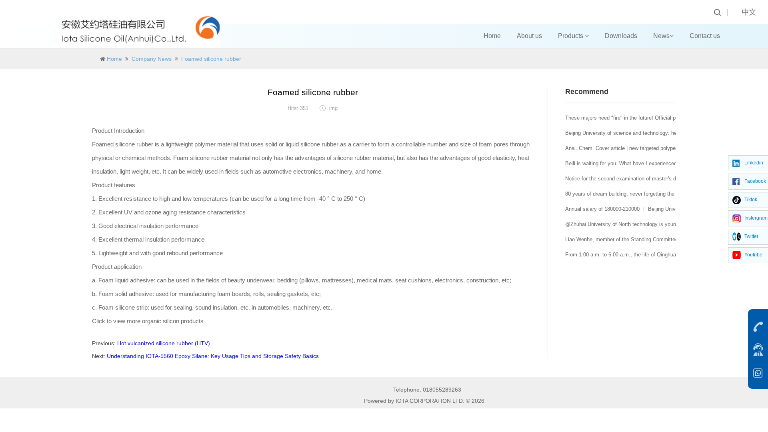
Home (492, 35)
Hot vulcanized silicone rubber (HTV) (163, 343)
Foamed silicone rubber (211, 59)
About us (529, 35)
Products (571, 35)
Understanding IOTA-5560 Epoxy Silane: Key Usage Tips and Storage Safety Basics (213, 356)
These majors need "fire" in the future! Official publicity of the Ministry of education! (661, 118)
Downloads (621, 35)
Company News (152, 59)
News (661, 35)
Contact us (705, 35)
